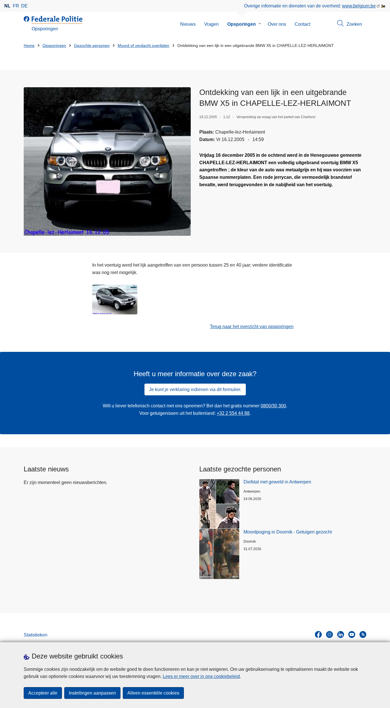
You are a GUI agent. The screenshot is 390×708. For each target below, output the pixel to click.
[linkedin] (340, 634)
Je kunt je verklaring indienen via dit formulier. (195, 389)
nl (7, 5)
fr (16, 5)
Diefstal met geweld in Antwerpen (277, 481)
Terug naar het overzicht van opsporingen (251, 326)
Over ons (277, 24)
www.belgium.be (359, 5)
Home (29, 45)
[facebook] (318, 634)
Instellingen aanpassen (92, 693)
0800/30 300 (273, 405)
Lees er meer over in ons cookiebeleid (201, 676)
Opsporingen (241, 24)
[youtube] (351, 634)
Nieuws (188, 24)
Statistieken (35, 634)
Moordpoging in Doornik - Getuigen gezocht (288, 531)
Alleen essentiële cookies (153, 693)
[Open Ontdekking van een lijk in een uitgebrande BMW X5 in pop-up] (107, 161)
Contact (302, 24)
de (24, 5)
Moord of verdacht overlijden (143, 45)
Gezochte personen (92, 45)
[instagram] (329, 634)
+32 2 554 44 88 (233, 413)
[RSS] (362, 634)
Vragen (211, 24)
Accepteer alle (42, 693)
